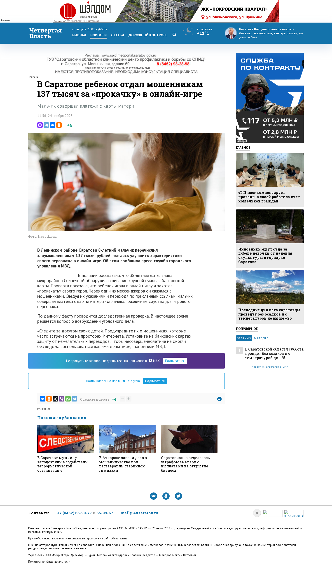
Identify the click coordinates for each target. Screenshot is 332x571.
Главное (243, 147)
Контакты (39, 512)
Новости (98, 35)
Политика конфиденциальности (49, 562)
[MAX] (40, 125)
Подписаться (175, 361)
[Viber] (61, 399)
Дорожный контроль (148, 35)
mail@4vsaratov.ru (139, 512)
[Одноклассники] (59, 125)
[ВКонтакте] (52, 125)
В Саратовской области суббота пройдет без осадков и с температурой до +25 (274, 353)
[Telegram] (46, 125)
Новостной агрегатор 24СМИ (270, 366)
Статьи (117, 35)
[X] (55, 399)
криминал (44, 409)
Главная (79, 35)
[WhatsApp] (68, 399)
